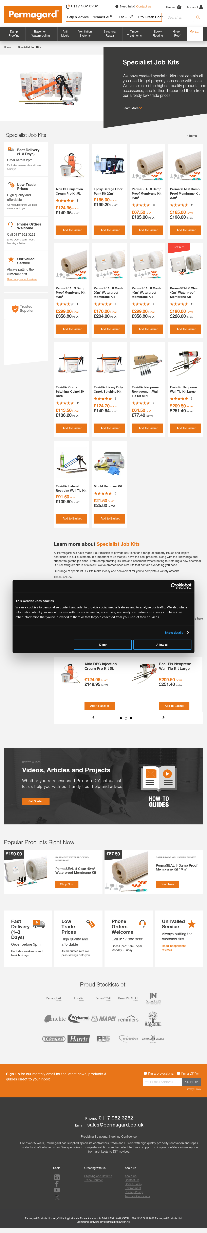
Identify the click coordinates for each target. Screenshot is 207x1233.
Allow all (162, 644)
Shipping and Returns (98, 1176)
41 (78, 403)
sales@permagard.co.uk (115, 1125)
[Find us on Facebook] (57, 1185)
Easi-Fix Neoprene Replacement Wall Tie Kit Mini (145, 392)
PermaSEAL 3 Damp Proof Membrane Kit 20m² (185, 193)
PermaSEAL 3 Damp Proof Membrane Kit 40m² (70, 293)
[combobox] (184, 17)
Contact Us (132, 1180)
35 (154, 205)
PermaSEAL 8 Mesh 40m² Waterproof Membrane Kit (146, 293)
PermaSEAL (102, 17)
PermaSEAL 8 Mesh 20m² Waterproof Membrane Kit (108, 293)
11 (192, 205)
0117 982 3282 (84, 6)
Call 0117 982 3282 (21, 234)
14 (192, 304)
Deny (103, 644)
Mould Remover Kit (108, 486)
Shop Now (67, 884)
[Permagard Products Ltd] (33, 14)
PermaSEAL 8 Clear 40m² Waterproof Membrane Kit (184, 293)
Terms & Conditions (137, 1196)
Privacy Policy (193, 1089)
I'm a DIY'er (190, 1073)
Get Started (36, 801)
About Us (130, 1176)
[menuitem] (14, 34)
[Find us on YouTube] (57, 1191)
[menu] (103, 34)
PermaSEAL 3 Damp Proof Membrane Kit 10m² (146, 193)
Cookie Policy (133, 1184)
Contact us (143, 6)
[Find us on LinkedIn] (57, 1178)
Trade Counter (93, 1180)
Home (7, 47)
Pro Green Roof (150, 17)
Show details (174, 632)
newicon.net (123, 1222)
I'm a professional (161, 1073)
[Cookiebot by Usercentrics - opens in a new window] (173, 586)
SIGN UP (191, 1081)
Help (78, 17)
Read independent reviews (22, 279)
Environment (133, 1188)
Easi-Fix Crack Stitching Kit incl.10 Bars (70, 392)
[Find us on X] (58, 1200)
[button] (120, 718)
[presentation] (93, 715)
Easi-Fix (126, 17)
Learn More (131, 108)
